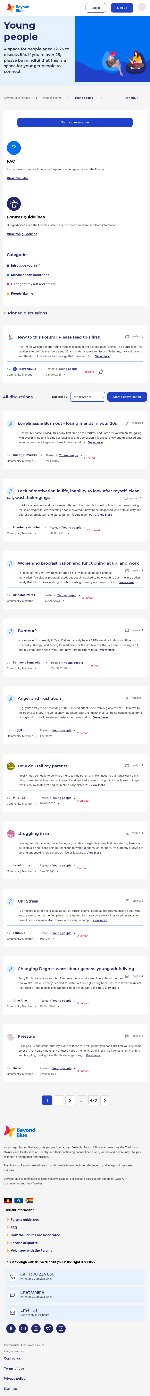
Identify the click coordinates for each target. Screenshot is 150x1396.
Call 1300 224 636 (37, 1274)
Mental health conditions (30, 275)
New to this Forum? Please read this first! (59, 337)
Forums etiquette (24, 1243)
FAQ (14, 1227)
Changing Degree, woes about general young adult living (76, 968)
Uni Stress (28, 901)
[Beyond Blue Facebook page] (11, 1330)
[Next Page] (105, 1100)
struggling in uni (35, 833)
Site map (10, 1389)
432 (93, 1100)
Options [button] (130, 98)
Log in (96, 7)
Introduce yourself (25, 265)
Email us (29, 1310)
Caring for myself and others (33, 284)
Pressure (26, 1036)
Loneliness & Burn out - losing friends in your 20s (67, 423)
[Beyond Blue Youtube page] (23, 1330)
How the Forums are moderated (35, 1235)
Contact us (12, 1358)
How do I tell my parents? (44, 766)
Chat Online (32, 1292)
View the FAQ (17, 178)
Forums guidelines (25, 1219)
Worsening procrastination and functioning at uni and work (78, 563)
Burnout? (27, 630)
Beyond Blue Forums (23, 8)
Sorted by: (60, 397)
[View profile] (11, 337)
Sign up (122, 7)
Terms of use (14, 1368)
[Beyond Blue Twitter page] (48, 1330)
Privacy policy (14, 1379)
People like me (52, 97)
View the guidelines (22, 234)
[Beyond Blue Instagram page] (36, 1330)
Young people (68, 368)
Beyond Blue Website (27, 1131)
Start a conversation (75, 122)
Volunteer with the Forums (31, 1250)
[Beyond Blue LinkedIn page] (61, 1330)
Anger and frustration (39, 698)
